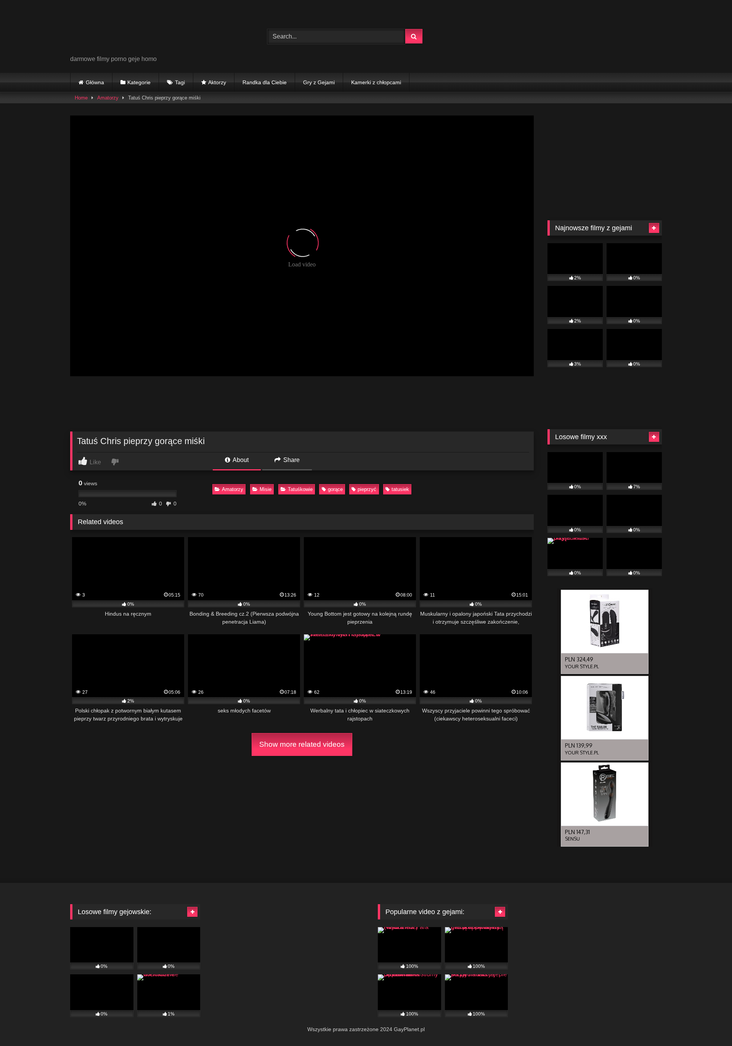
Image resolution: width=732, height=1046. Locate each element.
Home (81, 98)
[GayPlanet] (127, 30)
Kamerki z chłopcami (376, 82)
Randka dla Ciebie (264, 82)
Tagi (180, 82)
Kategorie (139, 82)
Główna (95, 82)
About (240, 460)
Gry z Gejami (319, 82)
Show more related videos (302, 744)
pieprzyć (367, 489)
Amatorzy (108, 98)
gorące (335, 489)
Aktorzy (217, 82)
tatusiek (400, 489)
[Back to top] (708, 1023)
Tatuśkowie (300, 489)
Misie (265, 489)
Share (291, 460)
